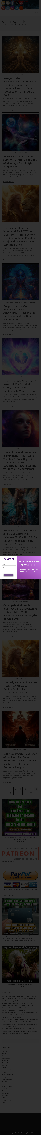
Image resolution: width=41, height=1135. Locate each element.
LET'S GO (8, 574)
